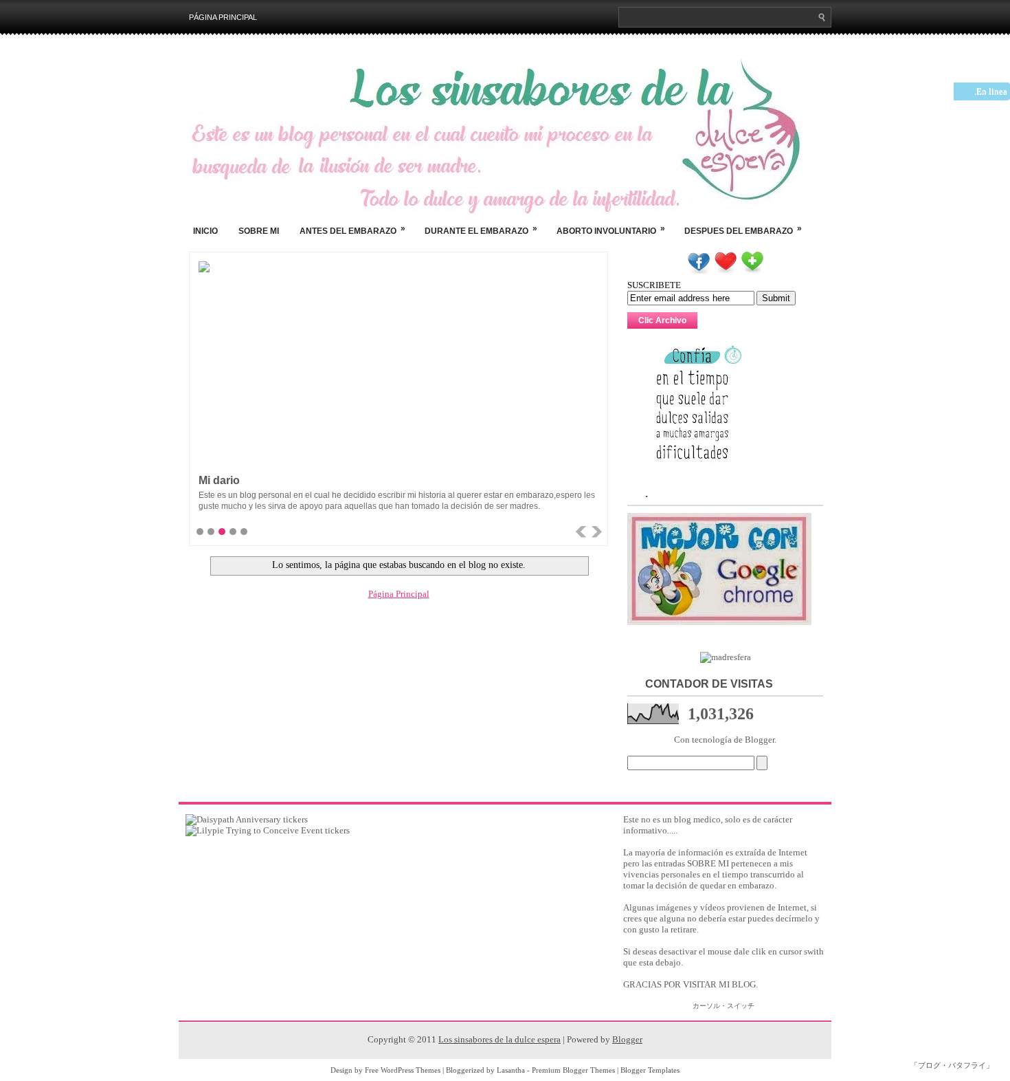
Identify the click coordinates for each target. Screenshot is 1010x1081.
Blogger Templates (650, 1070)
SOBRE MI (258, 231)
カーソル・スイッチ (723, 1005)
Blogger (759, 739)
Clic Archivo (662, 320)
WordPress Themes (410, 1070)
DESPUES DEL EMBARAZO (743, 229)
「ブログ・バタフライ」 (952, 1065)
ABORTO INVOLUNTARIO (611, 229)
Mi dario (219, 480)
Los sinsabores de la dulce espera (499, 1039)
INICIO (205, 231)
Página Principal (223, 17)
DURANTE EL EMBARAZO (481, 229)
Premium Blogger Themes (573, 1070)
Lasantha (511, 1070)
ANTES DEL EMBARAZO (352, 229)
